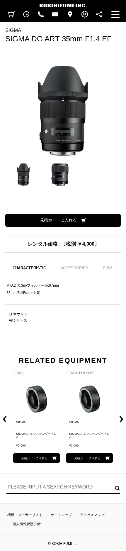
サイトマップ (61, 515)
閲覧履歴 (26, 14)
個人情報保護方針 (27, 524)
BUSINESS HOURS (84, 14)
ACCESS (70, 14)
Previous (3, 417)
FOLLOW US (99, 14)
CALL (40, 14)
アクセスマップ (92, 515)
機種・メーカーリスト (24, 515)
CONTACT (55, 14)
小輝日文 (63, 3)
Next (122, 417)
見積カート (12, 14)
